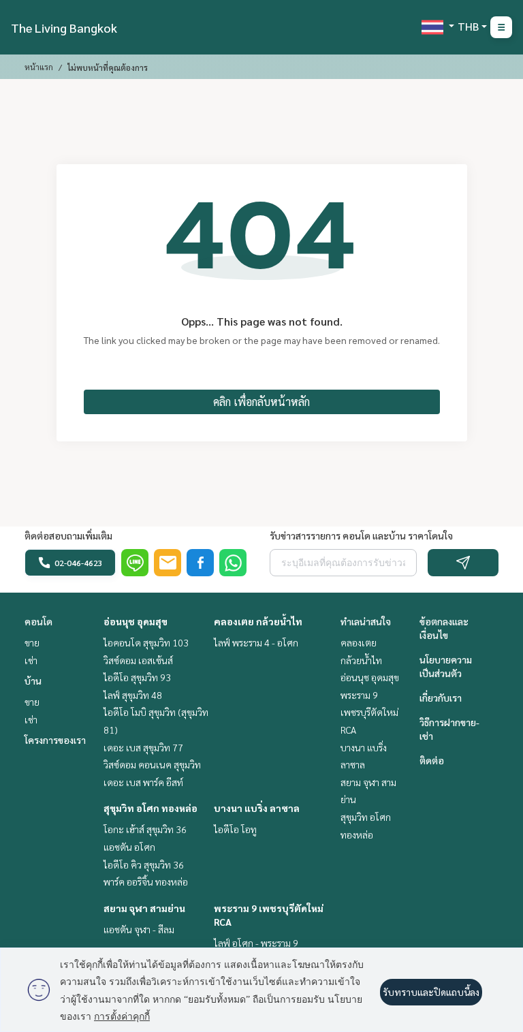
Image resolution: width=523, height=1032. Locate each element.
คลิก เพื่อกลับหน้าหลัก (261, 401)
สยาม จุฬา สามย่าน (144, 908)
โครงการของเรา (55, 740)
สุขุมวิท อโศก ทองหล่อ (150, 808)
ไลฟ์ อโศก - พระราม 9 (256, 943)
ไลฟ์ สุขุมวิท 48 (133, 695)
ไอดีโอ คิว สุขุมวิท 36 (144, 864)
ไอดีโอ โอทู (235, 829)
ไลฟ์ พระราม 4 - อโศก (256, 642)
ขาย (32, 642)
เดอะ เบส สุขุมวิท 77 (143, 747)
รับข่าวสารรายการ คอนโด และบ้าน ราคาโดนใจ (361, 535)
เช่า (31, 660)
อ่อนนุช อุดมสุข (136, 621)
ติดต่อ (431, 760)
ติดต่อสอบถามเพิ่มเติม (68, 535)
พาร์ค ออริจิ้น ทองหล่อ (146, 881)
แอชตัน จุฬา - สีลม (139, 929)
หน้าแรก (39, 66)
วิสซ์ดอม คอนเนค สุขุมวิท (152, 764)
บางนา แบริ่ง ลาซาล (257, 808)
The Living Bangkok (64, 27)
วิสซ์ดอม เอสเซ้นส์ (138, 660)
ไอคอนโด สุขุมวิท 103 (146, 642)
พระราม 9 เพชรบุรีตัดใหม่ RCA (369, 712)
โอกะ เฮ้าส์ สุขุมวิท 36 (145, 829)
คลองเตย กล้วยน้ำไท (258, 621)
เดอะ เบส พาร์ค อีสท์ (143, 782)
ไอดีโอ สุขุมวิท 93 (137, 677)
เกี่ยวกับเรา (440, 697)
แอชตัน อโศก (129, 847)
